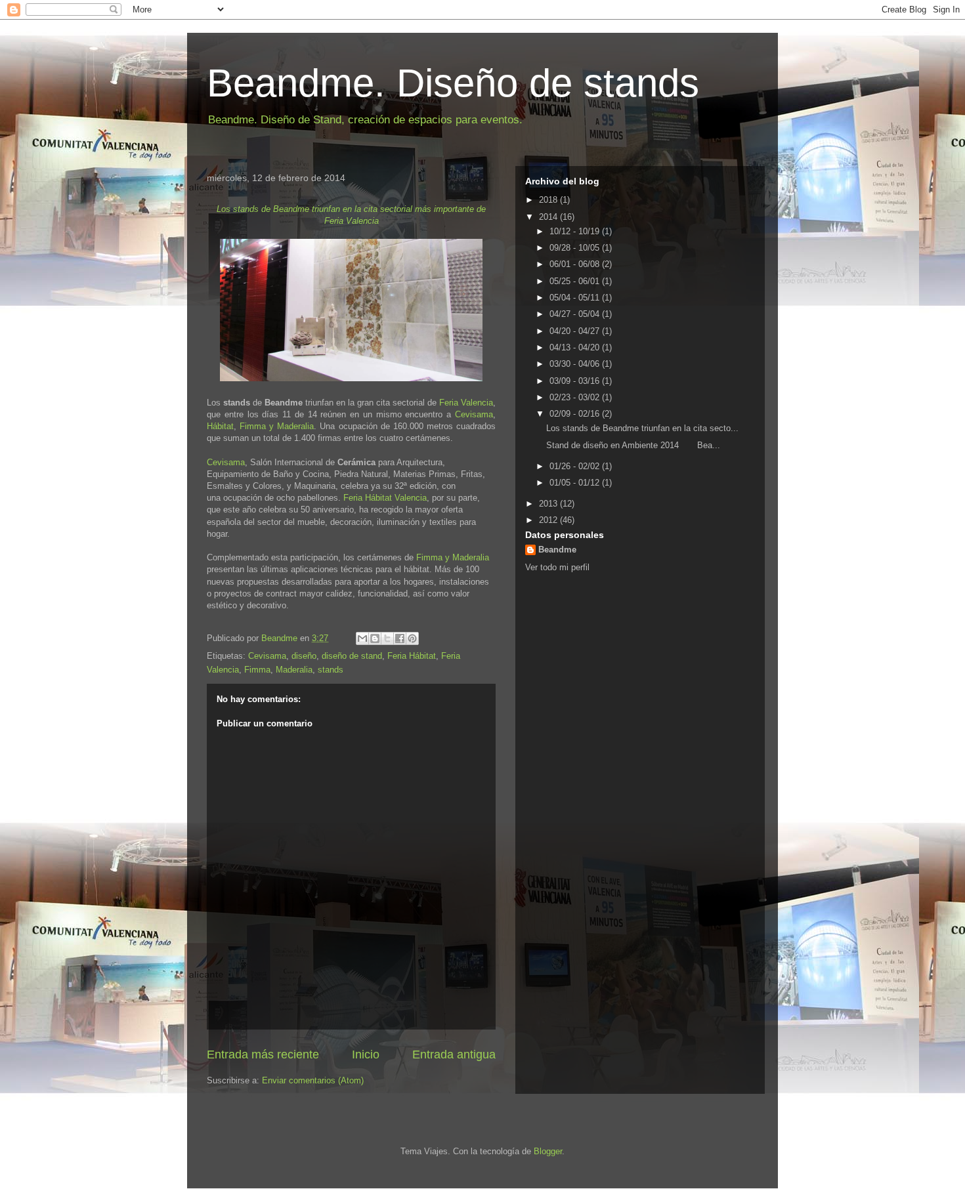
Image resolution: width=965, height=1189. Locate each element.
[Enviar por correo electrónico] (362, 638)
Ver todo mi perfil (557, 567)
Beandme (557, 549)
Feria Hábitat (411, 656)
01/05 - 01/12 (575, 483)
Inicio (365, 1054)
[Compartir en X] (387, 638)
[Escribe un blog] (374, 638)
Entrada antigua (454, 1054)
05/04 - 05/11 (575, 297)
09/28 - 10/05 (575, 248)
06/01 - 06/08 (575, 264)
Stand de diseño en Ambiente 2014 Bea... (633, 445)
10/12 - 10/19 (575, 231)
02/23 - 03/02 (575, 397)
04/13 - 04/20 (575, 347)
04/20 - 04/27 (575, 331)
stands (330, 670)
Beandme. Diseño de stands (453, 83)
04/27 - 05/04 (575, 314)
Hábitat (220, 426)
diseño (303, 656)
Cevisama (474, 414)
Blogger (548, 1151)
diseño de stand (352, 656)
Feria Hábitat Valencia (385, 498)
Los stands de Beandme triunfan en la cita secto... (642, 428)
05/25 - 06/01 (575, 281)
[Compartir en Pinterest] (412, 638)
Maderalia (294, 670)
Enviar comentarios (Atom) (313, 1080)
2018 (549, 200)
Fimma (257, 670)
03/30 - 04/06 (575, 364)
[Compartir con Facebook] (399, 638)
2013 (549, 504)
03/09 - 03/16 (575, 381)
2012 (549, 520)
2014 (549, 217)
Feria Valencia (466, 402)
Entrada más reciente (263, 1054)
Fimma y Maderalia (277, 426)
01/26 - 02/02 (575, 466)
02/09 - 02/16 (575, 414)
